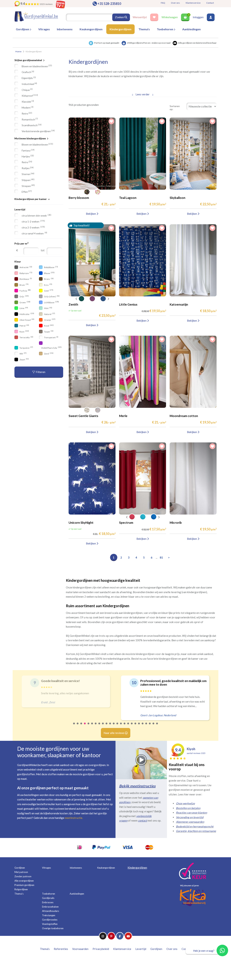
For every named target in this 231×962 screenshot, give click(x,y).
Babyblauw (51, 267)
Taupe (48, 331)
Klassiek (28, 101)
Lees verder (142, 94)
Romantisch (30, 119)
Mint (48, 308)
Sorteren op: (175, 108)
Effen (27, 191)
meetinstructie (73, 817)
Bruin (24, 284)
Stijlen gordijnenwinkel (28, 60)
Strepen (28, 185)
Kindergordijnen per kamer (30, 198)
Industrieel (29, 83)
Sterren (28, 174)
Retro (27, 113)
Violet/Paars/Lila (51, 347)
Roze (24, 331)
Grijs (24, 296)
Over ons (175, 2)
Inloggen (198, 17)
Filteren (40, 372)
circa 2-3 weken (33, 227)
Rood (49, 325)
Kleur (17, 261)
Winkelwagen (170, 17)
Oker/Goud (26, 319)
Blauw (49, 273)
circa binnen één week (36, 215)
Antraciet (25, 267)
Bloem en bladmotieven (37, 66)
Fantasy (28, 150)
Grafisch (28, 72)
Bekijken (91, 213)
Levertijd (19, 209)
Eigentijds (29, 78)
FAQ (163, 2)
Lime (23, 308)
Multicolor (26, 313)
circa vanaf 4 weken (34, 233)
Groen (24, 302)
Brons (49, 279)
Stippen (28, 180)
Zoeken (120, 17)
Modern (27, 107)
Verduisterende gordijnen (38, 131)
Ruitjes (28, 168)
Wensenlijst (140, 17)
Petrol (24, 325)
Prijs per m (21, 243)
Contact (210, 2)
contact (142, 820)
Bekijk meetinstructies (137, 786)
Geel (48, 290)
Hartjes (28, 156)
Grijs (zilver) (52, 296)
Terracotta (26, 337)
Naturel (49, 313)
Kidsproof (30, 95)
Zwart (24, 359)
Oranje (49, 319)
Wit (23, 353)
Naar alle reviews (114, 732)
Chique (27, 89)
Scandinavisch (32, 125)
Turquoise (26, 347)
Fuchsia (25, 290)
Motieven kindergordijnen (30, 138)
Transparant (51, 337)
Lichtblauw (51, 302)
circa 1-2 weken (33, 221)
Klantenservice (193, 2)
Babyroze (25, 273)
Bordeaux (25, 279)
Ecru (48, 284)
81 (161, 557)
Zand (48, 353)
